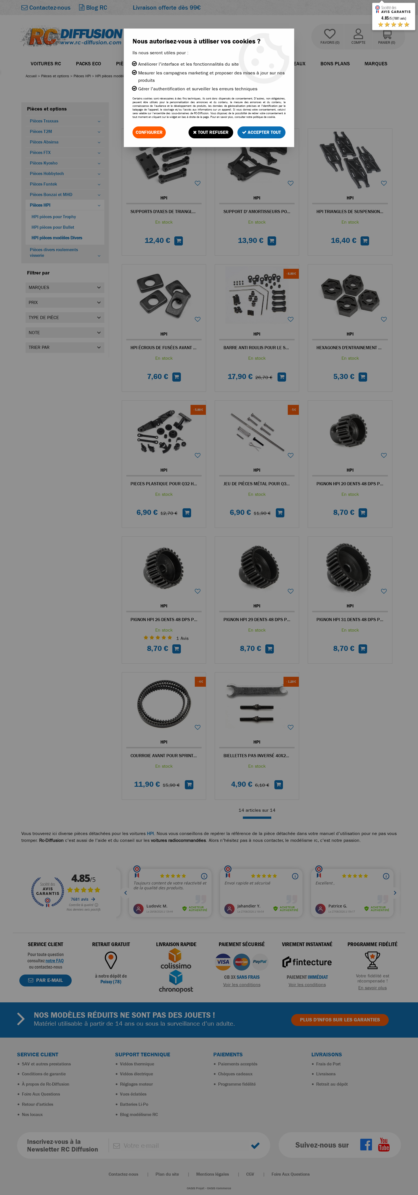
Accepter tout (264, 132)
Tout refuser (213, 132)
